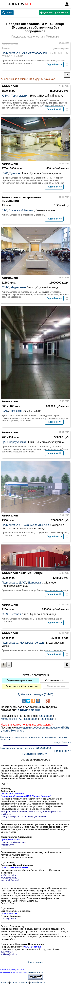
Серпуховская (17, 442)
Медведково (18, 287)
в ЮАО (22, 710)
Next (66, 139)
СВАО (5, 287)
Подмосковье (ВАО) (14, 582)
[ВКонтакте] (24, 701)
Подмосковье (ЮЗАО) (15, 525)
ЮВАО (6, 95)
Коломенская (9, 718)
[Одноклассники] (33, 701)
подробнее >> (62, 742)
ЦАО (5, 442)
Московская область (32, 642)
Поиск (8, 12)
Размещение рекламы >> (34, 754)
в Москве (34, 710)
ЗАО (4, 210)
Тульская (14, 173)
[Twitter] (28, 701)
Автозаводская (37, 53)
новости (5, 982)
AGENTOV (19, 4)
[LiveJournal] (43, 701)
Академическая (39, 525)
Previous (5, 139)
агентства (24, 982)
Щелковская (34, 582)
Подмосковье (10, 642)
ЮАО (5, 173)
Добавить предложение (55, 12)
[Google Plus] (48, 701)
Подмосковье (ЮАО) (14, 53)
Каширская (46, 715)
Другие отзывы (35, 962)
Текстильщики (19, 95)
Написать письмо (35, 973)
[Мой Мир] (38, 701)
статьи (13, 982)
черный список (37, 982)
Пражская (15, 410)
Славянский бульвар (21, 210)
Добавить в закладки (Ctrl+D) (35, 694)
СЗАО (5, 614)
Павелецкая (46, 718)
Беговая (16, 614)
